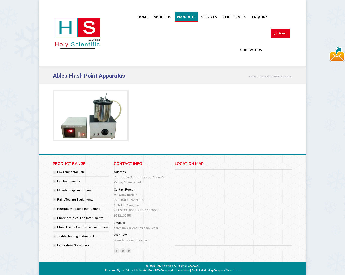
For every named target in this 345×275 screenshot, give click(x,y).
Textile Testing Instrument (75, 236)
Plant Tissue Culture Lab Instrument (83, 227)
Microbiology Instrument (74, 190)
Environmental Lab (70, 172)
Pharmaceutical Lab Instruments (80, 218)
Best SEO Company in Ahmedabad (169, 270)
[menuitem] (142, 16)
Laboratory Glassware (73, 245)
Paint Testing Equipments (75, 200)
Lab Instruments (68, 181)
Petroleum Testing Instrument (78, 209)
